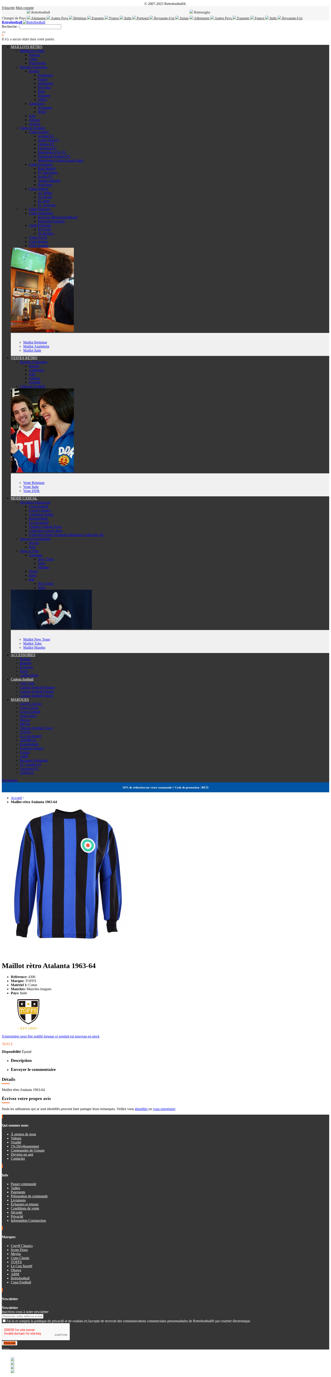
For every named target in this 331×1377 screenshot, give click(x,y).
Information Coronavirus (28, 1220)
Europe (34, 71)
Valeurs (16, 1138)
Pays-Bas (44, 87)
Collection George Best (45, 531)
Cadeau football (22, 679)
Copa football (38, 506)
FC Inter (44, 201)
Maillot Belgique (35, 342)
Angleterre (45, 75)
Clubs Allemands (41, 213)
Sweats (34, 543)
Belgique (80, 18)
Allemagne (201, 18)
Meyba (25, 724)
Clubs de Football (32, 128)
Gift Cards (27, 683)
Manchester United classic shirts (60, 160)
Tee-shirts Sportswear (35, 502)
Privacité (17, 1216)
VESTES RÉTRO (24, 358)
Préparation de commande (29, 1196)
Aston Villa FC (48, 140)
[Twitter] (4, 1347)
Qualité (16, 1142)
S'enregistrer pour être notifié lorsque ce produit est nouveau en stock (51, 1036)
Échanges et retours (25, 1204)
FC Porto (44, 229)
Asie (32, 116)
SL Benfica (46, 233)
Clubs (33, 59)
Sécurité (16, 1212)
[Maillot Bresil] (42, 331)
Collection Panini (41, 514)
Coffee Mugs (29, 675)
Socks (24, 671)
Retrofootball (38, 518)
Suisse (184, 18)
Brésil (42, 112)
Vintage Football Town (45, 527)
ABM (24, 756)
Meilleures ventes (32, 51)
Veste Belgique (34, 483)
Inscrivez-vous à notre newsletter (25, 1312)
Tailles (15, 1188)
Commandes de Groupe (28, 1150)
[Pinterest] (9, 1347)
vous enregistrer (164, 1109)
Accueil (16, 798)
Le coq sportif (39, 523)
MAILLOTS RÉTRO (26, 47)
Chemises (36, 555)
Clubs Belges (38, 241)
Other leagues (38, 245)
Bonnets (26, 663)
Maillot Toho (32, 643)
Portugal (143, 18)
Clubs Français (39, 209)
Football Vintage (31, 748)
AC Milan (45, 193)
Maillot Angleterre (36, 346)
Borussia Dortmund (34, 760)
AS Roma (45, 197)
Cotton (24, 752)
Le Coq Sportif (30, 736)
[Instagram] (6, 1347)
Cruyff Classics (40, 510)
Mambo (43, 567)
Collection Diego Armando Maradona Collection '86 (66, 535)
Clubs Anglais (39, 132)
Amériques (36, 103)
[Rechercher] (3, 32)
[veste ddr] (42, 471)
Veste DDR (31, 491)
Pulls (32, 547)
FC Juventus (47, 205)
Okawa (25, 720)
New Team (46, 559)
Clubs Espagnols (41, 164)
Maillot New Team (36, 639)
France (114, 18)
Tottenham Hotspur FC (54, 156)
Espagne (98, 18)
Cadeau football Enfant (36, 695)
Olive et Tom (29, 551)
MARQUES (20, 699)
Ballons (25, 659)
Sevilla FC (45, 177)
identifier (141, 1109)
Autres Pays (59, 18)
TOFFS (25, 732)
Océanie (35, 124)
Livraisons (18, 1200)
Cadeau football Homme (37, 687)
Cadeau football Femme (37, 691)
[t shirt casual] (51, 628)
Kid (31, 579)
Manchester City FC (52, 152)
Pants (32, 575)
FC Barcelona (48, 172)
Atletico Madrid (49, 181)
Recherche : (10, 26)
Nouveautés (37, 63)
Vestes (33, 571)
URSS (42, 99)
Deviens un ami (22, 1154)
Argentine (45, 108)
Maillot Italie (32, 350)
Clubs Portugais (40, 225)
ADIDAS (27, 772)
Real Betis (45, 185)
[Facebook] (3, 1347)
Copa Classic (29, 708)
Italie (127, 18)
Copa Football (30, 712)
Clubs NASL (38, 237)
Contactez (18, 1158)
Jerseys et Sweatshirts (35, 539)
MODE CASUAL (24, 498)
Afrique (34, 120)
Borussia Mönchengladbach (57, 217)
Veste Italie (31, 487)
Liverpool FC (47, 148)
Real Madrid (47, 168)
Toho (41, 563)
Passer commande (23, 1184)
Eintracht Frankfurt (51, 221)
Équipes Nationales (33, 67)
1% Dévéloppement (25, 1146)
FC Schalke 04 (30, 764)
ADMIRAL (28, 740)
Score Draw (28, 716)
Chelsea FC (46, 144)
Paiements (18, 1192)
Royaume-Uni (164, 18)
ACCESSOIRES (23, 655)
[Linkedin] (8, 1347)
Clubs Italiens (38, 189)
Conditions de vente (25, 1208)
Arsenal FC (46, 136)
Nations (34, 55)
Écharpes (26, 667)
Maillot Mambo (34, 647)
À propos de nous (23, 1134)
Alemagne (38, 18)
